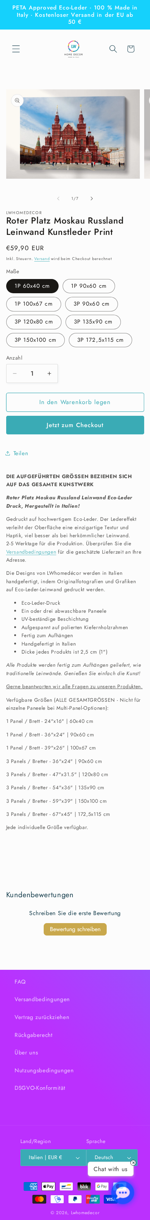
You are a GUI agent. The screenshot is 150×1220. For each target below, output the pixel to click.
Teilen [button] (20, 453)
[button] (16, 49)
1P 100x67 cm (34, 304)
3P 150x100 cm (35, 340)
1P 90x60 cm (89, 286)
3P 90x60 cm (92, 304)
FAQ (20, 982)
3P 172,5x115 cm (100, 340)
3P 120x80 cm (34, 322)
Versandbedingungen (31, 551)
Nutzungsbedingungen (44, 1070)
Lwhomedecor (85, 1212)
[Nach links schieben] (58, 198)
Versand (42, 259)
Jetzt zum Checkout (75, 425)
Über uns (26, 1053)
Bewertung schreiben (75, 929)
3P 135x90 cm (93, 322)
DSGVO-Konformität (40, 1088)
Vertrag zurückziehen (42, 1017)
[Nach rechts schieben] (92, 198)
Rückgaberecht (34, 1035)
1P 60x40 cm (32, 286)
